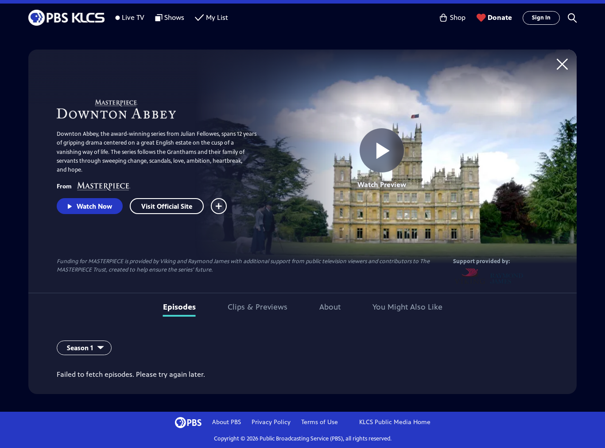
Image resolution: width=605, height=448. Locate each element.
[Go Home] (562, 63)
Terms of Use (319, 422)
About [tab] (330, 307)
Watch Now (94, 206)
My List (217, 17)
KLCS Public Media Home (394, 422)
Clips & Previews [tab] (257, 307)
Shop (457, 17)
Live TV (133, 17)
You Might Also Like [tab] (407, 307)
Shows (174, 17)
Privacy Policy (271, 422)
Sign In (541, 17)
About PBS (226, 422)
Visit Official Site (166, 206)
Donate (500, 17)
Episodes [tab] (179, 307)
